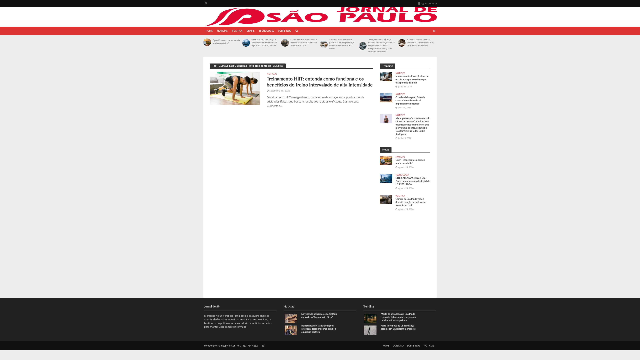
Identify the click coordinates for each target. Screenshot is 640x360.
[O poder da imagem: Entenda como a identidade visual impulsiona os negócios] (386, 97)
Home (209, 30)
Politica (237, 30)
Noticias (222, 30)
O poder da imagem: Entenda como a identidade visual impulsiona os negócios (410, 100)
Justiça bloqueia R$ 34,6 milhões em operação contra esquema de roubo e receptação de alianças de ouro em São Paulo (381, 46)
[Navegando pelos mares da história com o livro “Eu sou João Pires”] (291, 318)
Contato (398, 345)
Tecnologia (266, 30)
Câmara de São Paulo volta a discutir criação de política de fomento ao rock (303, 43)
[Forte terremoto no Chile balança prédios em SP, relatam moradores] (370, 329)
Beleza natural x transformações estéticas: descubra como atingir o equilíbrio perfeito (318, 329)
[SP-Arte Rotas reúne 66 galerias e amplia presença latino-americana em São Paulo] (324, 44)
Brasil (250, 30)
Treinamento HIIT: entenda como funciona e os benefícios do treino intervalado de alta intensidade (320, 82)
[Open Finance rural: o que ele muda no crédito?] (207, 42)
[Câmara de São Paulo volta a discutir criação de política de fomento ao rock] (285, 43)
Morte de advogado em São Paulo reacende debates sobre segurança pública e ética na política (398, 317)
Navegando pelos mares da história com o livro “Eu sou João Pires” (319, 315)
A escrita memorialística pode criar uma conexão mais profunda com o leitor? (420, 43)
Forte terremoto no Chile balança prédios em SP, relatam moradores (398, 327)
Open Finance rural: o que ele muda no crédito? (226, 42)
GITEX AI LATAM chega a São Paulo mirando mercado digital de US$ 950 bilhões (264, 43)
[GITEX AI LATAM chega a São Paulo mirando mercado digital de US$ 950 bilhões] (246, 43)
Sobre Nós (284, 30)
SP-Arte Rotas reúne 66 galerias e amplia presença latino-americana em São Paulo (341, 44)
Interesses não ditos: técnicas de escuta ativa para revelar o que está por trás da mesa (412, 79)
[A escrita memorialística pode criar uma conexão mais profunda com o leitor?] (402, 43)
